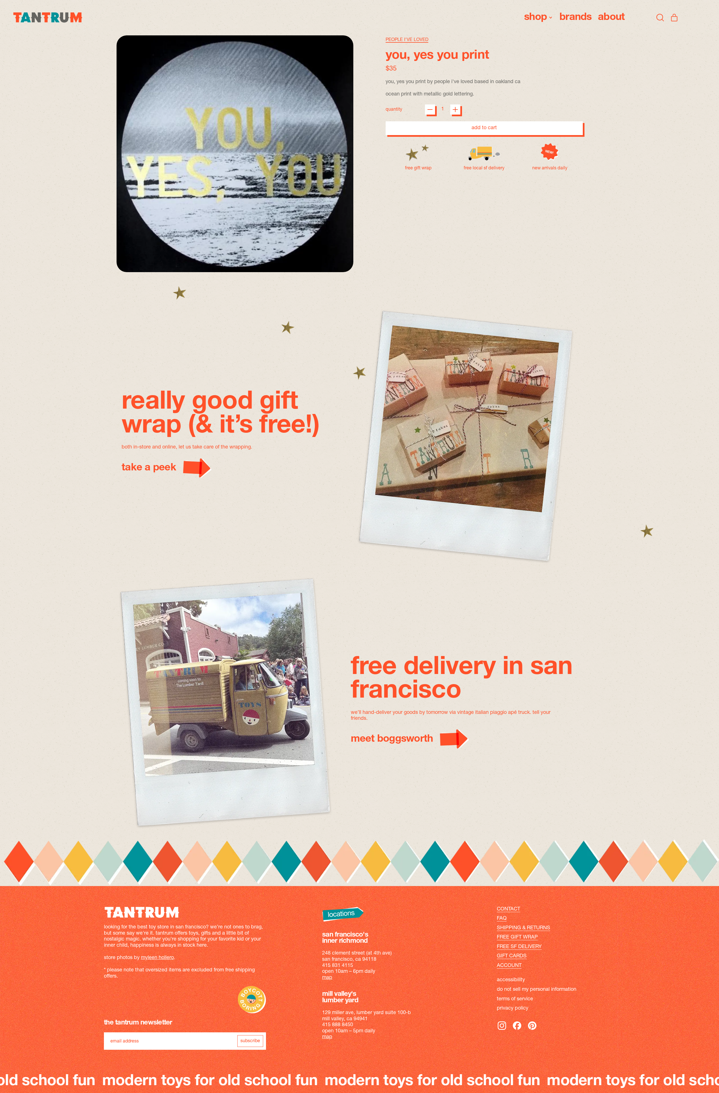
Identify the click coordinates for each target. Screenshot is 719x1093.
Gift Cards (512, 956)
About (611, 17)
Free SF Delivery (519, 946)
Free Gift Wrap (517, 937)
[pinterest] (532, 1029)
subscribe (250, 1041)
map (327, 977)
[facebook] (517, 1029)
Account (509, 965)
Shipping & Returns (523, 928)
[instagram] (502, 1029)
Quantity (394, 109)
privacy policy (512, 1008)
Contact (508, 909)
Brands (575, 17)
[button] (660, 17)
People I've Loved (407, 40)
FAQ (502, 918)
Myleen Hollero (157, 957)
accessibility (511, 980)
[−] (430, 109)
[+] (455, 109)
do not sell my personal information (536, 989)
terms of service (515, 999)
